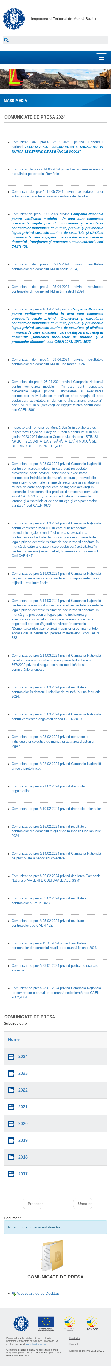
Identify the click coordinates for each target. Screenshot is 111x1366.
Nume (14, 1039)
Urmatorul (85, 1204)
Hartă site (74, 1338)
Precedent (35, 1204)
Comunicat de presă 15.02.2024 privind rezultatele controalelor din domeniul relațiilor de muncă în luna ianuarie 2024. (56, 831)
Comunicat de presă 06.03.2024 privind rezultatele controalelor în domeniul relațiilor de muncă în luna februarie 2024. (56, 691)
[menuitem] (35, 1293)
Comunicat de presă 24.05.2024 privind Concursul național (57, 146)
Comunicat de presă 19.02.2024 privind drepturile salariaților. (57, 809)
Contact (73, 1344)
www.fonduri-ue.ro (36, 1344)
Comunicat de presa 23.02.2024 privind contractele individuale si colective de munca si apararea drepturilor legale (53, 741)
